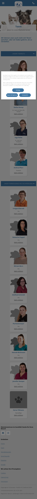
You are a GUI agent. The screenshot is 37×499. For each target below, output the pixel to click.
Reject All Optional (12, 95)
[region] (18, 85)
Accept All (25, 95)
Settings (18, 90)
